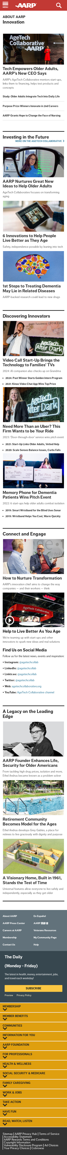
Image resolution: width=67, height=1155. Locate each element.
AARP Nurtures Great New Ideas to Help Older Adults (28, 183)
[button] (8, 5)
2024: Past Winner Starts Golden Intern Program (33, 378)
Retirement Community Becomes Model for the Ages (29, 821)
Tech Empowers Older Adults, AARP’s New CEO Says (30, 71)
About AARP (14, 17)
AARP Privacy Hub (26, 1134)
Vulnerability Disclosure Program (23, 1145)
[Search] (61, 5)
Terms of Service (49, 1134)
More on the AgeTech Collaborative (38, 141)
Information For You (19, 1035)
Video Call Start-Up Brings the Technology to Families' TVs (31, 362)
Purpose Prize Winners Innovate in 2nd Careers (30, 106)
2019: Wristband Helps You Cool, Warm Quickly (33, 516)
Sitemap (8, 1134)
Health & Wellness (17, 1063)
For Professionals (17, 1054)
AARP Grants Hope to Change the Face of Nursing (31, 115)
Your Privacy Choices (16, 1148)
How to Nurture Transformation (32, 578)
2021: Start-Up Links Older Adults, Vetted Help (32, 444)
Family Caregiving (16, 1083)
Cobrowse (37, 1148)
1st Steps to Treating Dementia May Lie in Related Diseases (32, 288)
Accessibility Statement (18, 1136)
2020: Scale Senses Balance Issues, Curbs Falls (33, 450)
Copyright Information (17, 1142)
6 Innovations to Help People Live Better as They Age (29, 238)
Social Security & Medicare (24, 1073)
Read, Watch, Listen (17, 1121)
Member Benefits (15, 1016)
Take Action (12, 1102)
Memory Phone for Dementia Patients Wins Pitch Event (30, 495)
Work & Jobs (12, 1092)
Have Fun (9, 1111)
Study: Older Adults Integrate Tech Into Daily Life (31, 96)
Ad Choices (51, 1145)
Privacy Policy (24, 995)
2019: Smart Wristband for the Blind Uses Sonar (33, 510)
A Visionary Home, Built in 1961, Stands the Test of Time (32, 880)
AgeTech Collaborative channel (35, 692)
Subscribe (33, 988)
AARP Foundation (16, 1044)
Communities (12, 1025)
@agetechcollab (28, 662)
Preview (9, 995)
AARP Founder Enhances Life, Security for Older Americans (31, 763)
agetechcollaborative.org (26, 686)
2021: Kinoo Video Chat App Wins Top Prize (30, 384)
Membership (12, 1006)
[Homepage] (27, 5)
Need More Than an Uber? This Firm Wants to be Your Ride (31, 429)
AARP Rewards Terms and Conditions (26, 1139)
